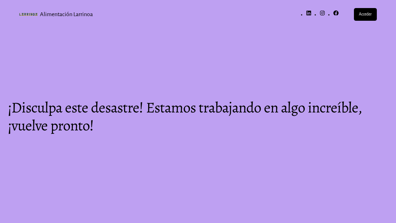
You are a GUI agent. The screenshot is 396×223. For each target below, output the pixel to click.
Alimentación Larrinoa (66, 14)
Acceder (365, 14)
